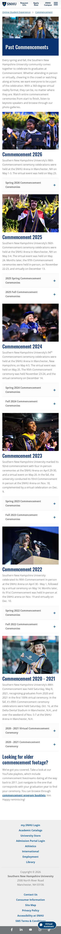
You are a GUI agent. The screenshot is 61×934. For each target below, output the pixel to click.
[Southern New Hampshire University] (9, 3)
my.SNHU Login (30, 825)
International (30, 851)
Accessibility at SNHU (30, 915)
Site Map (30, 905)
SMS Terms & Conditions (30, 921)
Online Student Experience (16, 12)
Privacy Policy (30, 910)
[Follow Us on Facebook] (12, 930)
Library (30, 862)
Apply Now (36, 4)
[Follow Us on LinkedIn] (21, 930)
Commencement (44, 12)
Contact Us (30, 894)
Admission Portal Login (30, 841)
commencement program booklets (24, 795)
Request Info (24, 4)
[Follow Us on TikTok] (49, 930)
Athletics (30, 846)
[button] (30, 185)
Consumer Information (30, 899)
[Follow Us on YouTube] (30, 930)
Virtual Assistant (49, 925)
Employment (30, 856)
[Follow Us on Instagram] (40, 930)
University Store (30, 835)
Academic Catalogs (30, 830)
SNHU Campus (48, 4)
